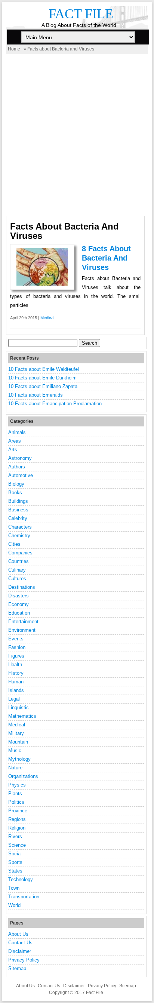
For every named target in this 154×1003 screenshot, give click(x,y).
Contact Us (20, 942)
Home (14, 49)
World (14, 905)
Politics (16, 802)
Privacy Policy (24, 960)
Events (16, 639)
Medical (47, 318)
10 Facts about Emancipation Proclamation (55, 403)
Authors (16, 467)
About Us (18, 934)
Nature (15, 767)
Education (19, 613)
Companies (20, 553)
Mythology (19, 759)
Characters (20, 527)
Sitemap (17, 968)
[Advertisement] (77, 135)
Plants (15, 793)
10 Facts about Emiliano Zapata (42, 386)
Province (17, 810)
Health (15, 664)
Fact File (81, 13)
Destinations (21, 587)
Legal (14, 699)
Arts (12, 449)
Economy (18, 604)
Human (16, 681)
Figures (16, 656)
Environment (22, 630)
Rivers (15, 836)
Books (15, 492)
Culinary (17, 570)
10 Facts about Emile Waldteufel (43, 369)
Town (13, 888)
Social (15, 853)
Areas (14, 441)
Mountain (18, 742)
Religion (16, 828)
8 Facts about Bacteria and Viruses (106, 257)
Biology (16, 484)
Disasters (18, 596)
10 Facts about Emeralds (35, 395)
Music (14, 750)
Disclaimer (19, 951)
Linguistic (18, 707)
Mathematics (22, 716)
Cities (14, 544)
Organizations (23, 776)
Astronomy (20, 458)
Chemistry (19, 535)
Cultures (17, 578)
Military (16, 733)
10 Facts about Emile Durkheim (42, 378)
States (15, 871)
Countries (18, 561)
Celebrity (17, 518)
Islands (16, 690)
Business (18, 510)
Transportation (23, 896)
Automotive (20, 475)
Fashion (16, 647)
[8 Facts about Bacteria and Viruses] (42, 284)
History (16, 673)
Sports (15, 862)
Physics (17, 785)
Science (17, 845)
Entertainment (23, 621)
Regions (17, 819)
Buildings (18, 501)
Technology (20, 879)
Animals (17, 432)
